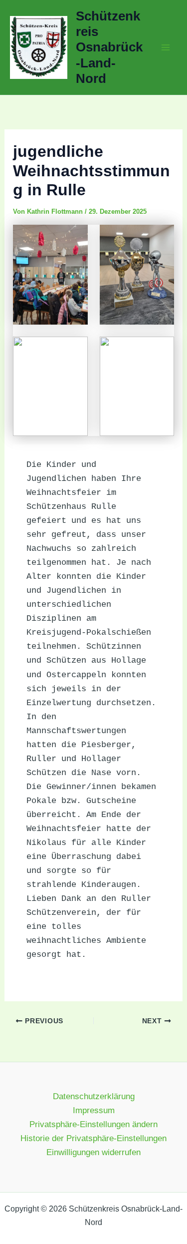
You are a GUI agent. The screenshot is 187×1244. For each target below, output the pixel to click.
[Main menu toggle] (166, 47)
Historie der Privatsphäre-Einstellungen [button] (93, 1138)
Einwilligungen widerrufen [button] (93, 1152)
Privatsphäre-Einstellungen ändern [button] (93, 1124)
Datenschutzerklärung (94, 1096)
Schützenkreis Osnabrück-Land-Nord (109, 47)
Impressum (94, 1110)
